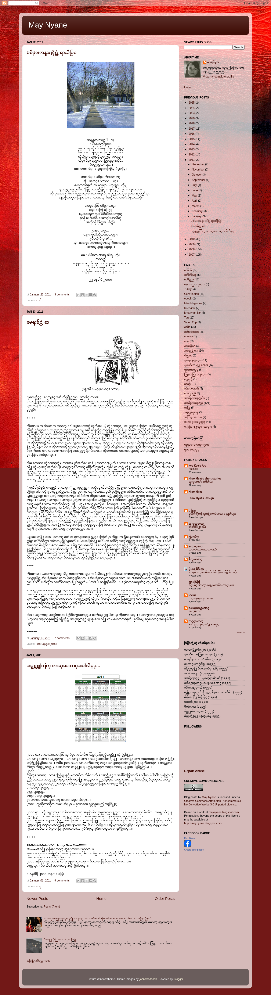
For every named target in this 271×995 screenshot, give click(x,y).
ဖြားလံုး (194, 536)
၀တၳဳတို (188, 270)
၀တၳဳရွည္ (189, 279)
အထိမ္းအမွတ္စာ (193, 403)
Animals (193, 468)
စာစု (38, 886)
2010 (192, 239)
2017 (192, 128)
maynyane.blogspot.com (224, 812)
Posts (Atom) (52, 906)
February (197, 211)
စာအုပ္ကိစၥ (189, 346)
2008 (192, 249)
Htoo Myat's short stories (205, 478)
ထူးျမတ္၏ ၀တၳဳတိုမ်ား (201, 481)
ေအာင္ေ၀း (196, 546)
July (195, 185)
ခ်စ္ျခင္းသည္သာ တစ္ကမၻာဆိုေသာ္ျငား (211, 585)
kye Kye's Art (197, 465)
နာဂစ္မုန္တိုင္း (191, 350)
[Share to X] (86, 295)
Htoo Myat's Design (201, 498)
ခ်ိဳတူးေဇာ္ (195, 559)
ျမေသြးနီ (194, 582)
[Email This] (78, 295)
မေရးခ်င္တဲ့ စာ (38, 322)
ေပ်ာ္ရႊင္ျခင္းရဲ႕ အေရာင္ (204, 624)
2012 (192, 154)
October (197, 174)
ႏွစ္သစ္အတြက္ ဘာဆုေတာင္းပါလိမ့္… (63, 665)
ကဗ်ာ (39, 300)
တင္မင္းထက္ (196, 621)
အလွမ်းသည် (195, 611)
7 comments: (62, 638)
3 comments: (62, 294)
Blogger (178, 979)
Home (101, 899)
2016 (192, 133)
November (198, 169)
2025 (192, 102)
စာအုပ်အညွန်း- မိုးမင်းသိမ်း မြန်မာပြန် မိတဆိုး (213, 572)
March (196, 206)
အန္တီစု (187, 407)
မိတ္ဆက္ (188, 355)
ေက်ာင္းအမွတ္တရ (194, 421)
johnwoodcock (148, 979)
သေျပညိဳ (190, 393)
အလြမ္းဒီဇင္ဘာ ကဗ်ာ (38, 960)
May (195, 195)
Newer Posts (37, 899)
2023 (192, 113)
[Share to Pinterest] (95, 295)
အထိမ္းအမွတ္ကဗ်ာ (194, 398)
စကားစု (188, 336)
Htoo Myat (195, 491)
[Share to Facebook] (90, 295)
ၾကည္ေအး (196, 523)
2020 (192, 118)
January (197, 216)
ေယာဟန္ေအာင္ (199, 608)
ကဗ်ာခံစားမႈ (191, 331)
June (195, 190)
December (198, 164)
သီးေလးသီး (191, 388)
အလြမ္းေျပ (193, 417)
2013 (192, 149)
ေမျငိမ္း (213, 62)
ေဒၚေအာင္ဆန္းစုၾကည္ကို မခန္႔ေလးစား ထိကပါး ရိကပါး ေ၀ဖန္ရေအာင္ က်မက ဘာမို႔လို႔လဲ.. (98, 918)
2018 (192, 123)
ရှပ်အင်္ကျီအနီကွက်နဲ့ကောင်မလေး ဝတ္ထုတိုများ (212, 513)
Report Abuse (194, 771)
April (195, 200)
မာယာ (192, 595)
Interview (189, 308)
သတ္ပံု (188, 383)
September (199, 180)
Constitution (191, 293)
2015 (192, 139)
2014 (192, 144)
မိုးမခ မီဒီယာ (196, 569)
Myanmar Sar (192, 312)
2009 (192, 244)
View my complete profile (218, 76)
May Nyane (48, 25)
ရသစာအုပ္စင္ (191, 369)
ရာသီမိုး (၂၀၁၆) (197, 526)
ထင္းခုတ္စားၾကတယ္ (201, 598)
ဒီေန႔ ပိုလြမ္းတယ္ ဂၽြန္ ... (62, 939)
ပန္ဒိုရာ (192, 510)
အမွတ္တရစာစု (191, 412)
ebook (188, 298)
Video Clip (190, 322)
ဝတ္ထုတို (188, 379)
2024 (192, 108)
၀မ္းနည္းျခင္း (46, 643)
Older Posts (165, 899)
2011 (192, 159)
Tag (186, 317)
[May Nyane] (187, 845)
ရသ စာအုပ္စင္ (191, 449)
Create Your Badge (194, 849)
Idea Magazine (193, 303)
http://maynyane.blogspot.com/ (203, 823)
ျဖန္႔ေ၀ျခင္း (193, 360)
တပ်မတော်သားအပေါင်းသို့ (203, 549)
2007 (192, 254)
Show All (241, 632)
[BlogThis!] (82, 295)
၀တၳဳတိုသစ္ (190, 274)
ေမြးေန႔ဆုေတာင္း (198, 426)
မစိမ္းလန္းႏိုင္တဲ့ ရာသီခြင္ (51, 52)
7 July (188, 289)
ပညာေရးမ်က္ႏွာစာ (196, 444)
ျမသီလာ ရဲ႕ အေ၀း (196, 365)
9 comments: (62, 880)
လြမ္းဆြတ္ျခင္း (195, 374)
